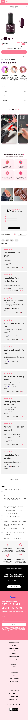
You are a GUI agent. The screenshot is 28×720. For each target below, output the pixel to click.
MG (3, 1)
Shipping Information (14, 693)
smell (7, 240)
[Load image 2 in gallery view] (5, 38)
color (3, 240)
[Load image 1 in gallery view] (2, 38)
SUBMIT (14, 624)
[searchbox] (7, 234)
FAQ (14, 676)
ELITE (11, 1)
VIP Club (14, 653)
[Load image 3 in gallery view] (9, 38)
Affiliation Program (14, 659)
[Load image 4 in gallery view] (12, 38)
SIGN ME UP (14, 586)
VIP (7, 1)
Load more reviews (14, 479)
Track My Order (14, 696)
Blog (14, 661)
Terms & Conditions (14, 678)
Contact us (14, 684)
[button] (20, 7)
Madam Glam (9, 713)
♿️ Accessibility (14, 597)
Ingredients (14, 651)
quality (11, 240)
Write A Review (14, 228)
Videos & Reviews (14, 656)
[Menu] (1, 7)
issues (16, 240)
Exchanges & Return (14, 699)
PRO (16, 1)
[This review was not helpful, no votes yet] (22, 267)
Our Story (14, 645)
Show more (4, 243)
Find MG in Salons (14, 648)
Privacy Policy (14, 681)
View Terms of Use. (13, 630)
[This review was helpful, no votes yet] (20, 267)
